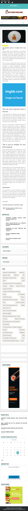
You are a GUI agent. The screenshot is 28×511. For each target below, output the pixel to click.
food (4, 302)
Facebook (1, 2)
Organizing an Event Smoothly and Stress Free (12, 428)
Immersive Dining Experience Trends (11, 316)
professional (6, 324)
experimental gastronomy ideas (10, 299)
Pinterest (12, 2)
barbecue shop (6, 275)
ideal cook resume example (9, 310)
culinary (11, 286)
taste (23, 338)
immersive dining (7, 313)
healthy (23, 305)
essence (23, 297)
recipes (5, 329)
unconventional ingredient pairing (11, 340)
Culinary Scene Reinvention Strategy (11, 291)
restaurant (22, 329)
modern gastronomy (20, 319)
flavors (23, 299)
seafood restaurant (7, 332)
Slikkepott (22, 332)
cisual (23, 280)
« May (2, 460)
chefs (4, 280)
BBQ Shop (16, 275)
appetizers (22, 272)
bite (24, 275)
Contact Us (8, 508)
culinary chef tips (20, 286)
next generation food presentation (11, 321)
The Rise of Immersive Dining (13, 233)
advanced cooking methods (9, 272)
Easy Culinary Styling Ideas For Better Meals (11, 204)
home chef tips (6, 308)
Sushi (23, 335)
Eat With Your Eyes (17, 478)
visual (22, 340)
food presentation (20, 302)
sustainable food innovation (9, 338)
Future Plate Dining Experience (10, 305)
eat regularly (21, 294)
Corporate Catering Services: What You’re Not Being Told (16, 218)
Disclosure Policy (14, 508)
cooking (5, 286)
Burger (23, 278)
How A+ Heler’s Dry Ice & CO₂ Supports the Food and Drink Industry (16, 224)
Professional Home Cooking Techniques (12, 327)
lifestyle (5, 319)
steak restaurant (7, 335)
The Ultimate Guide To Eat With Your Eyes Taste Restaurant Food (14, 209)
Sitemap (20, 508)
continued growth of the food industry (12, 283)
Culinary (5, 45)
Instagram (5, 2)
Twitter (8, 2)
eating (4, 294)
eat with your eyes (7, 297)
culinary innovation (7, 288)
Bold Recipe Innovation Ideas (9, 278)
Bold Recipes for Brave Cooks (14, 7)
